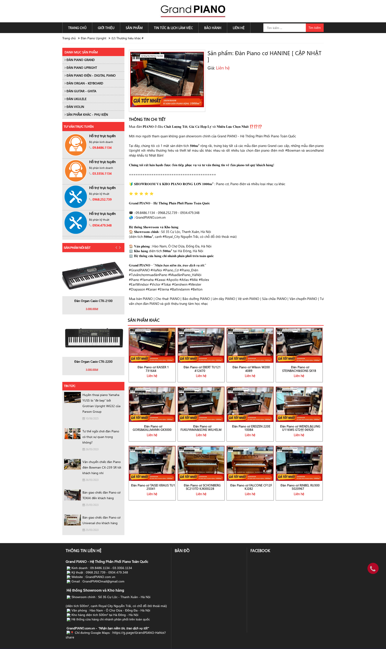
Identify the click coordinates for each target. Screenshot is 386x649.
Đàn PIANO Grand (80, 60)
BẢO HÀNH (212, 27)
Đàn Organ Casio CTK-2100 (93, 301)
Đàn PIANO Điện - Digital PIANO (91, 75)
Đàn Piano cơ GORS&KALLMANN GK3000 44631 (152, 429)
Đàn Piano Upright (93, 38)
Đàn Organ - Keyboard (84, 83)
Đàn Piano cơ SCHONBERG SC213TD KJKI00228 (202, 487)
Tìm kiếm (314, 27)
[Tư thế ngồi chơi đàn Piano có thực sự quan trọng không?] (72, 433)
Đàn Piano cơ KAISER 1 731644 (153, 369)
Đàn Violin (75, 107)
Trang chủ (69, 38)
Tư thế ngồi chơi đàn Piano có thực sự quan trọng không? (100, 436)
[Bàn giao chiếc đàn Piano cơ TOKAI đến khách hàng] (72, 494)
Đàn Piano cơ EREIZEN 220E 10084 (251, 428)
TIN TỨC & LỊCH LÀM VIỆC (173, 27)
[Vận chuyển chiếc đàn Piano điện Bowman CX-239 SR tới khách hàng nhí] (72, 464)
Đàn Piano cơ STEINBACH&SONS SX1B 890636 (299, 370)
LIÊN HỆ (239, 27)
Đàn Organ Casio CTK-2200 (93, 361)
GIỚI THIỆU (106, 27)
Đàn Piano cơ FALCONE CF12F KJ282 (251, 487)
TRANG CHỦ (77, 27)
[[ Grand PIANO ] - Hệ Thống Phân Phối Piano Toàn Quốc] (193, 11)
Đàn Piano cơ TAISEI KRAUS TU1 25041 (153, 487)
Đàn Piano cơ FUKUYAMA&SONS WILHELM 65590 (201, 429)
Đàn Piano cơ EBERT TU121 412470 (202, 369)
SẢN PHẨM (134, 27)
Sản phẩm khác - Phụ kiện (87, 114)
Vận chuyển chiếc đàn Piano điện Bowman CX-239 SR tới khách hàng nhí (101, 467)
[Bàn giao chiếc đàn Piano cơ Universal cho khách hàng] (72, 519)
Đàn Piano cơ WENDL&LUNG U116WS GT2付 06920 (300, 428)
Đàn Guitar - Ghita (81, 91)
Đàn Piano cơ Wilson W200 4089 (251, 369)
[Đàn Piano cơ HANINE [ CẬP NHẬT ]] (167, 79)
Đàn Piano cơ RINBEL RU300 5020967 (300, 487)
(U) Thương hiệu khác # (127, 38)
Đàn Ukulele (76, 99)
